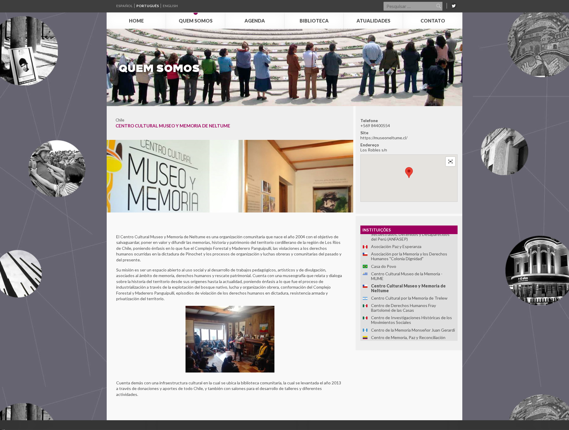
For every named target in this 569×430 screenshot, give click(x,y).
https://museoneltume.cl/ (383, 137)
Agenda (254, 20)
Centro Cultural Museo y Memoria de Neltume (408, 288)
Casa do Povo (383, 266)
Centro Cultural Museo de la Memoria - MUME (406, 276)
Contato (433, 20)
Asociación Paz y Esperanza (396, 246)
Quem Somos (195, 20)
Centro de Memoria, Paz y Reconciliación (408, 337)
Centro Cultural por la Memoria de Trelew (409, 297)
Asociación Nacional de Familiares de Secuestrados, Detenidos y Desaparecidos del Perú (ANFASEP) (410, 234)
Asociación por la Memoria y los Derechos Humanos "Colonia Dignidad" (409, 256)
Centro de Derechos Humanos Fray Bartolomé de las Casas (403, 308)
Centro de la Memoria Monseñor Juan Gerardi (413, 330)
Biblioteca (314, 20)
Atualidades (373, 20)
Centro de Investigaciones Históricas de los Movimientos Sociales (411, 320)
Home (136, 20)
